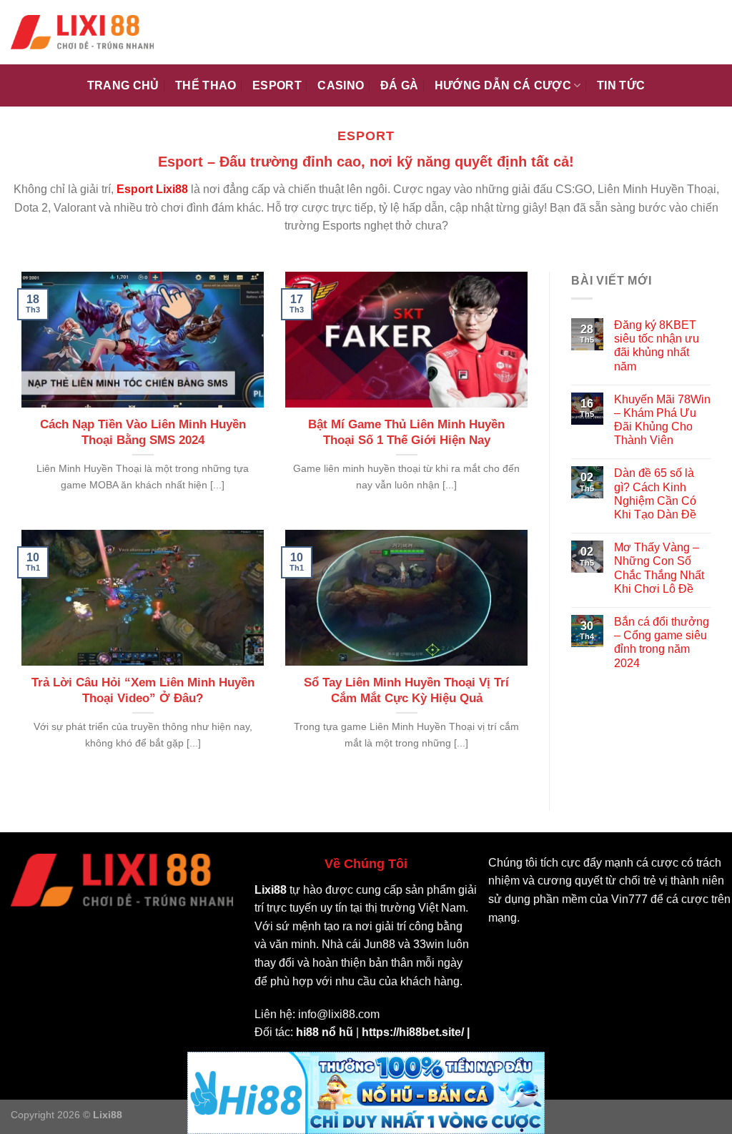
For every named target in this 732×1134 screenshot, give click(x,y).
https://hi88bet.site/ (413, 1032)
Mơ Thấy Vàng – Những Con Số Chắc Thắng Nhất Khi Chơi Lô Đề (659, 568)
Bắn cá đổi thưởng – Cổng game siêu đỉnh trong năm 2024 (661, 642)
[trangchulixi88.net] (82, 32)
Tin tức (621, 85)
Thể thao (206, 85)
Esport (277, 85)
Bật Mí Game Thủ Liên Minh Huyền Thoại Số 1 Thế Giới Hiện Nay (406, 432)
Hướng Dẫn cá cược (503, 85)
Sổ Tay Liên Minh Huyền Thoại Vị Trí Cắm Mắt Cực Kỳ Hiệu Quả (406, 690)
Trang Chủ (123, 85)
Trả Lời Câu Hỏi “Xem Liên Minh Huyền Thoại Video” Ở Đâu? (142, 690)
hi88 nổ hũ (324, 1032)
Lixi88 (270, 890)
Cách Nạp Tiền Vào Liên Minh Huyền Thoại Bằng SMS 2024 (143, 432)
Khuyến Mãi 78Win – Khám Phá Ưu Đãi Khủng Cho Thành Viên (662, 420)
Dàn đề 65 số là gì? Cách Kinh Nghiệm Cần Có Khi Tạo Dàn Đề (655, 494)
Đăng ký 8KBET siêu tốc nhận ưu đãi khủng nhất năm (656, 346)
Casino (340, 85)
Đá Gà (399, 85)
